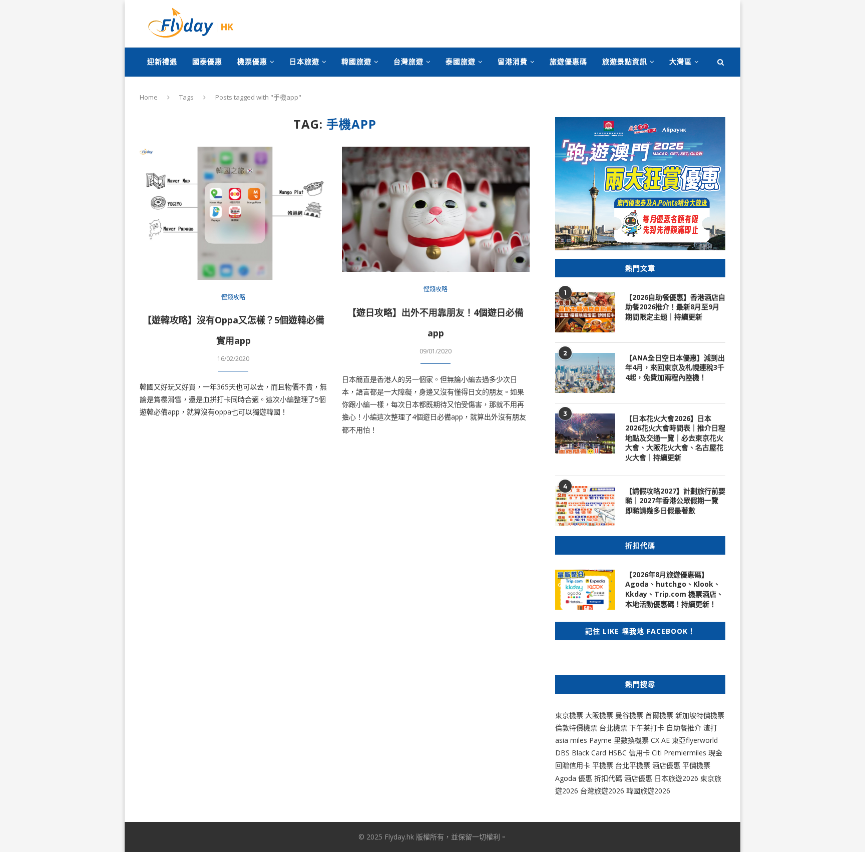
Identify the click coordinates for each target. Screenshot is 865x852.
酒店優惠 (666, 765)
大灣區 (680, 61)
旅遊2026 (655, 790)
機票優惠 (252, 61)
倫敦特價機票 (576, 727)
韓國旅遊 (356, 61)
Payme (601, 740)
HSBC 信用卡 (629, 752)
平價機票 (696, 765)
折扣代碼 (608, 778)
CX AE (660, 740)
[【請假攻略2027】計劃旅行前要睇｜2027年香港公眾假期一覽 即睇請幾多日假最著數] (585, 506)
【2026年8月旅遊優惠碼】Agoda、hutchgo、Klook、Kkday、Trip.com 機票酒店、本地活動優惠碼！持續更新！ (674, 589)
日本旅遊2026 (676, 778)
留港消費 (513, 61)
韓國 (633, 790)
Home (149, 97)
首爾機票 (659, 715)
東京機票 (569, 715)
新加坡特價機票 (699, 715)
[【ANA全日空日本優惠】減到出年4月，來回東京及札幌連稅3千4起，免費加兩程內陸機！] (585, 373)
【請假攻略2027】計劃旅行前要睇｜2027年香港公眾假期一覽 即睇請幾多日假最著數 (675, 500)
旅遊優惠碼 (568, 61)
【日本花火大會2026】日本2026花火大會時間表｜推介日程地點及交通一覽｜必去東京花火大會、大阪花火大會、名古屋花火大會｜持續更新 (675, 437)
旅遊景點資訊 (624, 61)
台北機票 (613, 727)
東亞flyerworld (695, 740)
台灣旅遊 (408, 61)
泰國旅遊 (461, 61)
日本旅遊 (304, 61)
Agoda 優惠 (574, 778)
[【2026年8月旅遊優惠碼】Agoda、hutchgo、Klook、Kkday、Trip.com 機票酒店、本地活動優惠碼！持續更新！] (585, 590)
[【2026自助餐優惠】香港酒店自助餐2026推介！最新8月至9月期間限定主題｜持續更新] (585, 312)
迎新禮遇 (162, 61)
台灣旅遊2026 (602, 790)
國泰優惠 (207, 61)
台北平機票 (633, 765)
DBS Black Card (580, 752)
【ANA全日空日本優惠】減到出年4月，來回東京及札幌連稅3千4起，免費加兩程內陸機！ (675, 367)
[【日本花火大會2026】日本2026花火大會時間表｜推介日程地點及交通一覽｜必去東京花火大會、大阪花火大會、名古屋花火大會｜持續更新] (585, 433)
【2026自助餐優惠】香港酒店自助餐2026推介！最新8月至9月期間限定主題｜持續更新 (675, 306)
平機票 (603, 765)
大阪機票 (599, 715)
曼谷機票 (629, 715)
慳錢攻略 (233, 297)
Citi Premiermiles (679, 752)
